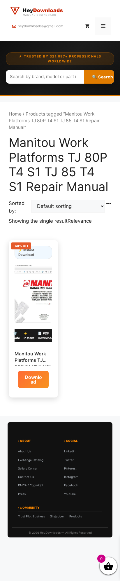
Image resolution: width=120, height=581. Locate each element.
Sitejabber (57, 516)
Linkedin (69, 451)
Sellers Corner (28, 468)
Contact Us (26, 477)
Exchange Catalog (30, 460)
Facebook (71, 485)
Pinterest (70, 468)
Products (75, 516)
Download (33, 379)
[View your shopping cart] (87, 26)
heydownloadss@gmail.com (40, 26)
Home (15, 114)
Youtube (70, 494)
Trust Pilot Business (31, 516)
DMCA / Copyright (30, 485)
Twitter (69, 460)
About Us (24, 451)
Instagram (71, 477)
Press (22, 494)
